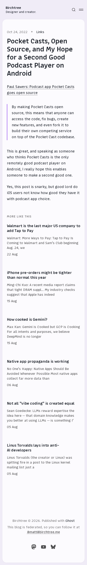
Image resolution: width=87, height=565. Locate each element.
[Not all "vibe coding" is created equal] (43, 415)
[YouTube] (43, 546)
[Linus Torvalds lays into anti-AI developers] (43, 459)
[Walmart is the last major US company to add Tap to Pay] (43, 240)
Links (40, 32)
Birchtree (13, 7)
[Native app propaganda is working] (43, 373)
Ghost (70, 520)
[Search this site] (74, 10)
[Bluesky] (53, 546)
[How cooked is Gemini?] (43, 331)
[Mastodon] (33, 546)
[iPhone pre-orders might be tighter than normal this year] (43, 287)
